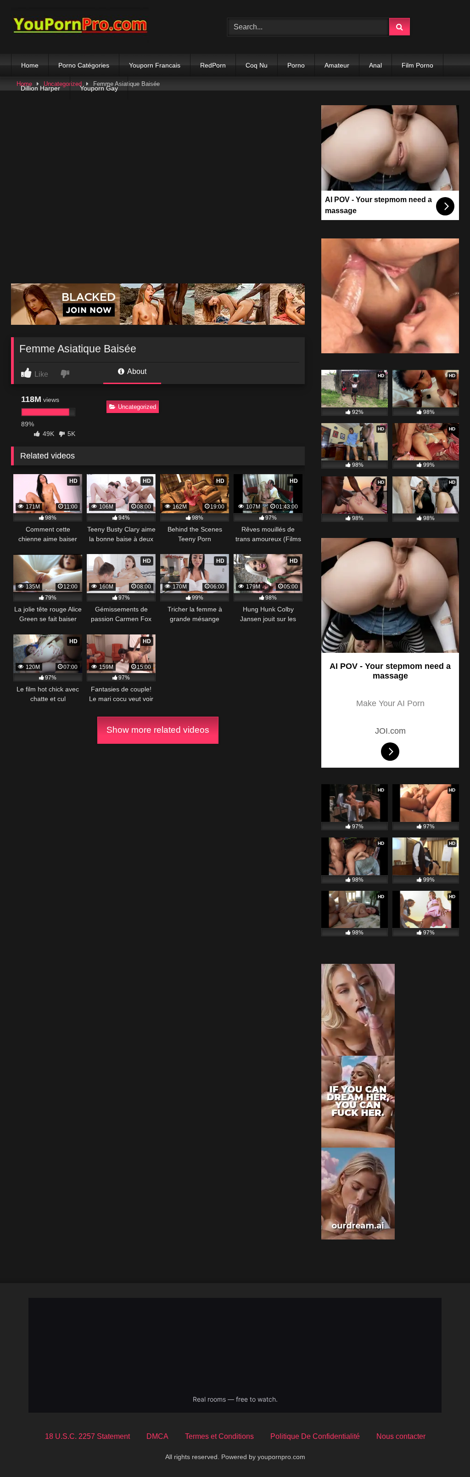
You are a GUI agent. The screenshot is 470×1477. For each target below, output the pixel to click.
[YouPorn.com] (105, 26)
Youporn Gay (99, 88)
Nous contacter (400, 1436)
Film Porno (417, 65)
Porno (296, 65)
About (136, 371)
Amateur (337, 65)
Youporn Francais (154, 65)
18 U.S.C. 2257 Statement (87, 1436)
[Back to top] (441, 1450)
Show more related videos (157, 730)
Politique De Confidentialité (315, 1436)
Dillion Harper (40, 88)
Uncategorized (137, 406)
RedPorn (213, 65)
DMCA (157, 1436)
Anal (375, 65)
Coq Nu (257, 65)
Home (30, 65)
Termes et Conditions (219, 1436)
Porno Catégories (83, 65)
